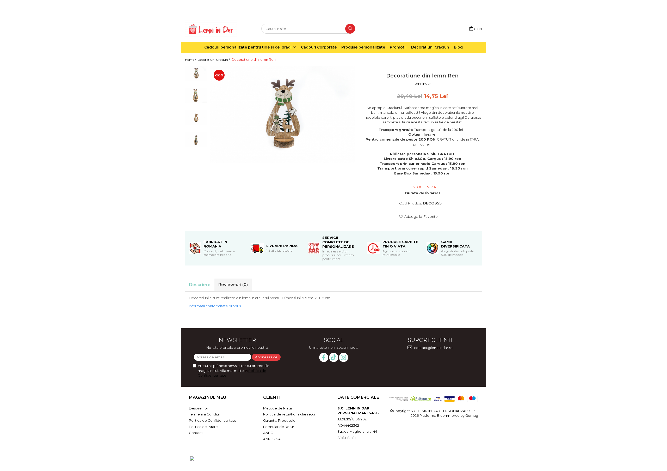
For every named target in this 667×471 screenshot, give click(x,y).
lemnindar (422, 83)
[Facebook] (323, 357)
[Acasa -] (211, 29)
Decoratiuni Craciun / (214, 60)
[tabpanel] (282, 114)
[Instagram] (343, 357)
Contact (196, 433)
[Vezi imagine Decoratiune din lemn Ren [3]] (196, 139)
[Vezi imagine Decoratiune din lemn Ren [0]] (196, 73)
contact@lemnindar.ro (433, 348)
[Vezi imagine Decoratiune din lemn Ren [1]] (196, 95)
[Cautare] (350, 29)
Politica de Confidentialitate (212, 420)
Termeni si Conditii (204, 414)
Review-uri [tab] (233, 284)
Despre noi (198, 408)
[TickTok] (333, 357)
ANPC (268, 433)
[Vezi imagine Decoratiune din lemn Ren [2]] (196, 117)
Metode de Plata (277, 408)
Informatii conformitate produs (215, 306)
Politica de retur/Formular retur (289, 414)
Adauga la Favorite (420, 216)
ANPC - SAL (272, 439)
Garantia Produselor (280, 420)
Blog (458, 47)
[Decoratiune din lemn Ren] (282, 114)
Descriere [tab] (200, 284)
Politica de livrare (203, 427)
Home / (191, 60)
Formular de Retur (278, 427)
